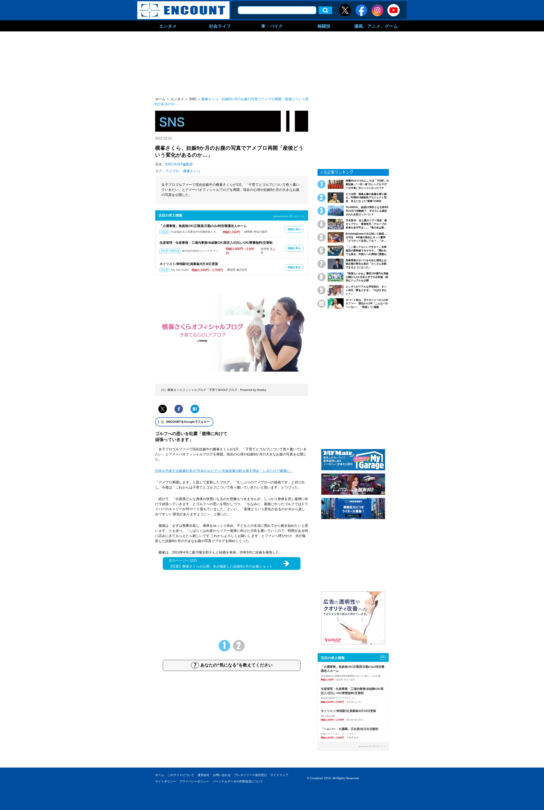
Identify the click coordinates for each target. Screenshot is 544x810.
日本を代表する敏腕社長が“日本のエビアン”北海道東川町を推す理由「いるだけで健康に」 (224, 471)
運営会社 (204, 774)
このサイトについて (180, 774)
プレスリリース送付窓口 (250, 774)
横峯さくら (191, 171)
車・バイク (272, 26)
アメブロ (172, 171)
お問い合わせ (222, 774)
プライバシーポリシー (194, 781)
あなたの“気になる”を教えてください (236, 665)
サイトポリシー (165, 781)
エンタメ (168, 26)
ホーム (159, 774)
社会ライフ (220, 26)
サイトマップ (279, 774)
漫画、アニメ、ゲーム (376, 26)
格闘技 (324, 26)
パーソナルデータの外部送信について (237, 781)
